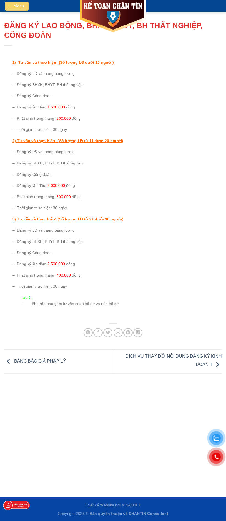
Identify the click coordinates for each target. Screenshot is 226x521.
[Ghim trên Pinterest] (128, 332)
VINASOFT (131, 505)
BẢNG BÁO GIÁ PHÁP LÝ (39, 361)
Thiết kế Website (99, 505)
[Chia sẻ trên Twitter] (107, 332)
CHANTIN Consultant (148, 513)
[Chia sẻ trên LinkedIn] (137, 332)
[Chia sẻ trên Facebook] (98, 332)
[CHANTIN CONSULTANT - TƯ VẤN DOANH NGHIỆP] (113, 16)
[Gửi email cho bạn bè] (118, 332)
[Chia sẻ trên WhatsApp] (88, 332)
